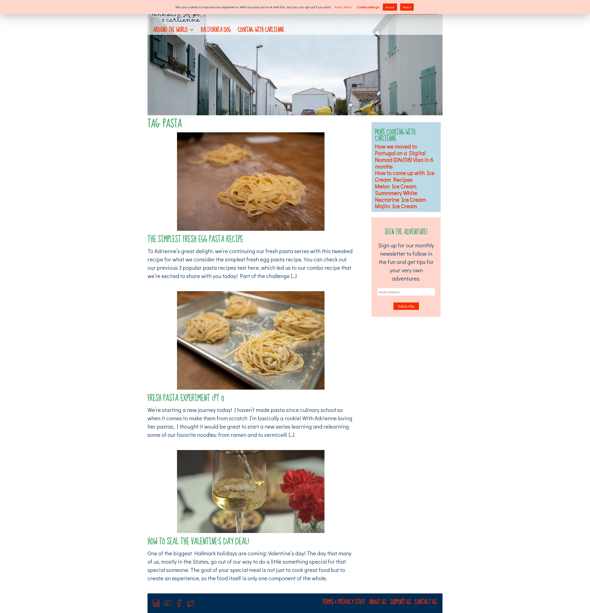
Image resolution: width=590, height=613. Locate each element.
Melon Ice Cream (395, 186)
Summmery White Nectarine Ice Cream (400, 196)
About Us (377, 602)
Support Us (400, 602)
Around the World (170, 30)
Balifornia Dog (216, 30)
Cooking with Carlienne (261, 30)
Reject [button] (407, 7)
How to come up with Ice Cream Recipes (404, 176)
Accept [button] (390, 7)
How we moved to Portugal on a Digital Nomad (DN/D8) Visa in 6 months (404, 156)
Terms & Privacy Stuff (343, 602)
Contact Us (426, 602)
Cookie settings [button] (368, 7)
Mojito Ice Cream (396, 206)
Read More (343, 7)
